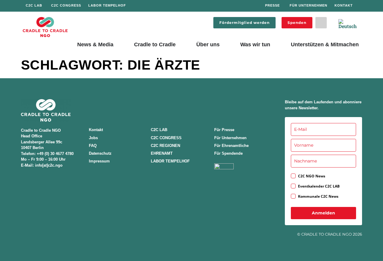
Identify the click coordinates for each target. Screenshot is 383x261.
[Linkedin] (198, 5)
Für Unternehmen (230, 138)
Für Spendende (228, 153)
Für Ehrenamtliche (231, 145)
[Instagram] (187, 5)
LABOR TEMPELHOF (170, 161)
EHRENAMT (162, 153)
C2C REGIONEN (165, 145)
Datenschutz (100, 153)
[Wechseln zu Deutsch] (347, 24)
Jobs (93, 138)
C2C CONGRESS (166, 138)
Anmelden (323, 213)
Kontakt (96, 130)
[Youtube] (208, 5)
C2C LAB (159, 130)
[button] (321, 22)
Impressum (99, 161)
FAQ (93, 145)
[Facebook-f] (176, 5)
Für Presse (224, 130)
